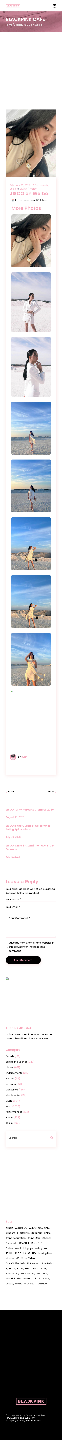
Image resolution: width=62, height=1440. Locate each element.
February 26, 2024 (20, 185)
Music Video (28, 1258)
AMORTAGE (35, 1228)
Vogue (9, 1283)
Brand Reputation (16, 1238)
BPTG (47, 1233)
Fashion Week (13, 1248)
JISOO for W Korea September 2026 (30, 810)
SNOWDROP (39, 1268)
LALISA (26, 1253)
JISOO (23, 188)
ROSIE (12, 1268)
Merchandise (13, 1095)
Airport (9, 1228)
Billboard (10, 1233)
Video (45, 1278)
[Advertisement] (31, 64)
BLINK (24, 756)
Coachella (11, 1243)
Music (9, 1100)
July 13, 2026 (13, 856)
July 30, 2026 (13, 837)
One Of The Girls (15, 1263)
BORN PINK (36, 1233)
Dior (33, 1243)
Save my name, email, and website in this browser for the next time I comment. (31, 947)
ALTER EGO (21, 1228)
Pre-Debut (48, 1263)
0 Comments (40, 185)
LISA (34, 1253)
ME (17, 1258)
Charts (9, 1067)
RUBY (28, 1268)
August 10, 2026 (15, 817)
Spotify (10, 1273)
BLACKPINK (23, 1233)
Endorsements (14, 1073)
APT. (46, 1228)
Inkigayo (28, 1248)
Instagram (41, 1248)
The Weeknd (24, 1278)
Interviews (11, 1084)
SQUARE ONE (23, 1273)
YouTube (41, 1283)
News (9, 1106)
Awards (10, 1056)
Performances (14, 1111)
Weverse (29, 1283)
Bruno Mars (34, 1238)
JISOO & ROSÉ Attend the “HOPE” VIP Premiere (30, 847)
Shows (9, 1117)
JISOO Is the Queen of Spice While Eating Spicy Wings (28, 827)
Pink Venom (33, 1263)
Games (10, 1078)
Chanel (46, 1238)
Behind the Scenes (16, 1061)
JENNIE (9, 1253)
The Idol (10, 1278)
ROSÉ (20, 1268)
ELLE (40, 1243)
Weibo (33, 188)
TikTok (37, 1278)
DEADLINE (24, 1243)
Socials (18, 24)
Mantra (10, 1258)
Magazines (12, 1089)
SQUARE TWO (39, 1273)
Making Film (45, 1253)
